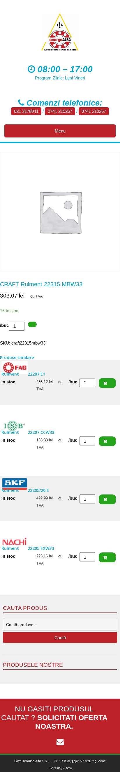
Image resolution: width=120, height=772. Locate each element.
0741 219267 (60, 111)
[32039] (32, 324)
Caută (60, 637)
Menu (60, 130)
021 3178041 (26, 111)
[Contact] (60, 742)
